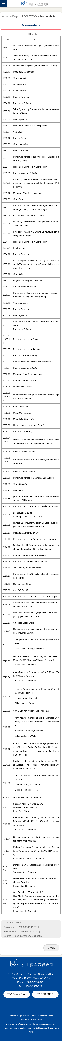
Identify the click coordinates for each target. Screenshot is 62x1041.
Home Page (11, 16)
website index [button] (3, 3)
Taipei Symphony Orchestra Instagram (34, 1005)
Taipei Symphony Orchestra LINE (20, 1005)
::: (1, 8)
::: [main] (3, 14)
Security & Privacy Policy (31, 1020)
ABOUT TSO (29, 16)
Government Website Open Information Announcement (31, 1024)
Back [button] (51, 948)
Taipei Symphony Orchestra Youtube (41, 1005)
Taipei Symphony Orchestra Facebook (27, 1005)
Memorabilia (47, 16)
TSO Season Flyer (16, 994)
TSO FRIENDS (45, 994)
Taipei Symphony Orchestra (34, 3)
